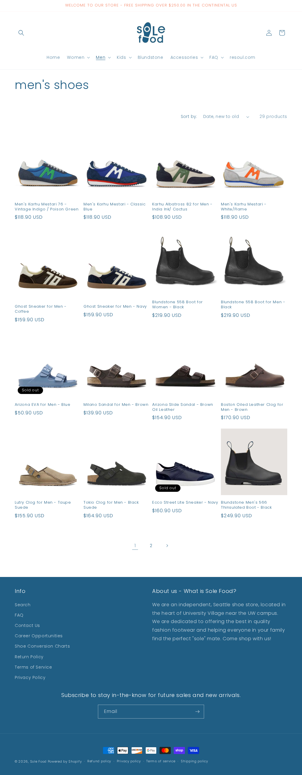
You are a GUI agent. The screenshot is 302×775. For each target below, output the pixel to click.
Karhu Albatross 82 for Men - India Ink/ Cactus (182, 207)
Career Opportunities (39, 636)
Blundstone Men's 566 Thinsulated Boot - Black (246, 505)
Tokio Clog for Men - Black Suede (111, 505)
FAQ (19, 615)
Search (23, 605)
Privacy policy (129, 761)
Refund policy (99, 761)
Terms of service (160, 761)
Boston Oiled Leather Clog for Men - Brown (252, 407)
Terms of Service (33, 667)
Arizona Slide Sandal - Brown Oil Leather (182, 407)
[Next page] (166, 545)
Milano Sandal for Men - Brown (115, 404)
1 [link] (135, 545)
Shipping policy (194, 761)
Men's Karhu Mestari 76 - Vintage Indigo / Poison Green (46, 207)
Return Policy (29, 657)
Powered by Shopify (65, 761)
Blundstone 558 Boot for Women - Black (177, 305)
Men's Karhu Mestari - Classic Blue (114, 207)
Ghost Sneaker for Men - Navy (115, 306)
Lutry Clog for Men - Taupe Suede (43, 505)
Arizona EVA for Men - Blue (42, 404)
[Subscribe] (197, 712)
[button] (21, 32)
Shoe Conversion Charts (42, 646)
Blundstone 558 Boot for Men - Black (253, 305)
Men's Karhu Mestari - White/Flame (244, 207)
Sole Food (38, 761)
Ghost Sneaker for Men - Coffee (41, 309)
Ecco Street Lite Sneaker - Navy (185, 502)
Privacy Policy (30, 677)
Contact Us (27, 625)
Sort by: (189, 116)
